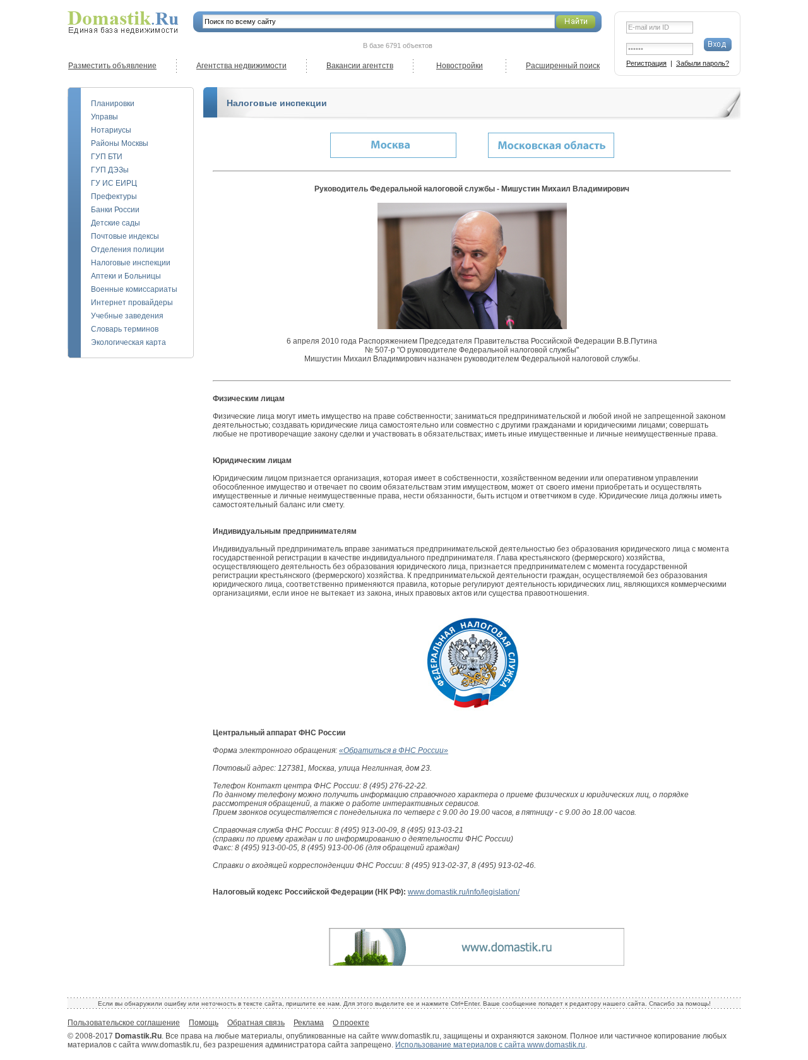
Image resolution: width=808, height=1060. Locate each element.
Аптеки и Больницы (126, 276)
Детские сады (115, 223)
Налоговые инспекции (130, 262)
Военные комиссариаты (134, 289)
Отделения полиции (127, 249)
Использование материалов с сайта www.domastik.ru (490, 1044)
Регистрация (646, 63)
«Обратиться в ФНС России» (393, 750)
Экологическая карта (128, 342)
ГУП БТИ (106, 156)
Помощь (203, 1022)
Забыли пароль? (702, 63)
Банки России (115, 209)
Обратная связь (256, 1022)
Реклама (309, 1022)
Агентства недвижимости (241, 65)
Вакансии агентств (359, 65)
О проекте (351, 1022)
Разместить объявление (112, 65)
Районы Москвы (119, 143)
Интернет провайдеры (132, 302)
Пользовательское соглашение (124, 1022)
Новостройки (459, 65)
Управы (104, 116)
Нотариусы (111, 130)
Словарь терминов (124, 329)
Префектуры (114, 196)
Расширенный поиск (563, 65)
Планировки (112, 103)
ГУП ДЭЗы (110, 170)
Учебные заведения (127, 315)
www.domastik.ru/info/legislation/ (464, 892)
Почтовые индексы (125, 236)
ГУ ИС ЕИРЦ (114, 183)
